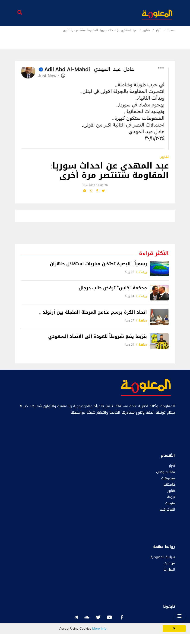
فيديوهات (168, 478)
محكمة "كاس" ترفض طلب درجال (113, 288)
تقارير (146, 30)
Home (171, 30)
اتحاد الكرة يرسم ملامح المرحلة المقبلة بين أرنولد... (93, 312)
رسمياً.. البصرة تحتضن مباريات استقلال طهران (98, 263)
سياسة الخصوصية (162, 557)
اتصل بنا (169, 569)
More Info (99, 628)
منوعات (170, 503)
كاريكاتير (169, 484)
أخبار (159, 30)
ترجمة (171, 497)
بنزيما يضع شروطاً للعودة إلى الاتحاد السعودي (97, 336)
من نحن (170, 563)
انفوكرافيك (167, 509)
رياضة (143, 272)
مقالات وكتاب (165, 472)
